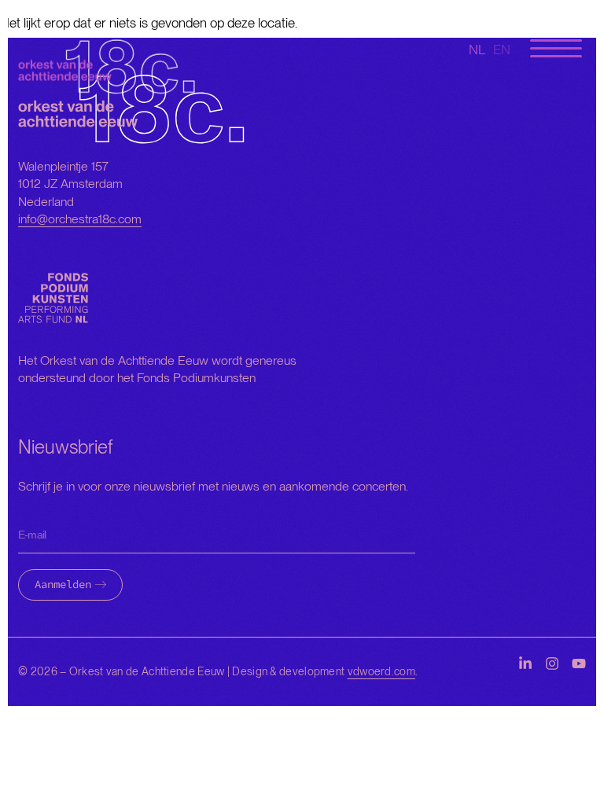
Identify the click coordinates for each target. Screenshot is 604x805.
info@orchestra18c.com (80, 218)
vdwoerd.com (381, 671)
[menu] (556, 49)
